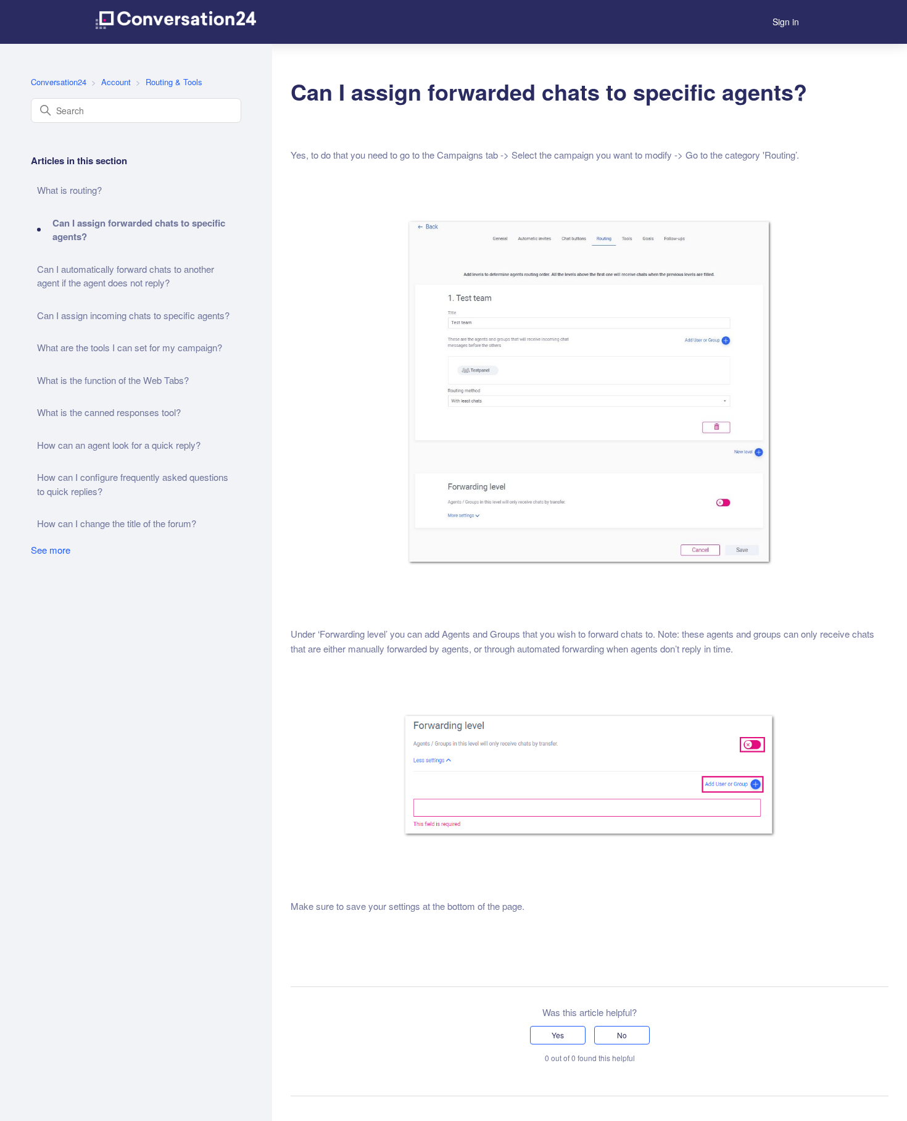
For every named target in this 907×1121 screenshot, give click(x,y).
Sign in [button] (785, 21)
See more (50, 549)
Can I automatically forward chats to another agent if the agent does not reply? (125, 276)
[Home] (176, 22)
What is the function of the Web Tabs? (113, 379)
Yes (558, 1035)
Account (116, 82)
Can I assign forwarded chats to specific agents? (138, 230)
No (622, 1035)
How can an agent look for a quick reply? (119, 444)
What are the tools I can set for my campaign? (129, 347)
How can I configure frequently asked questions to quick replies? (132, 484)
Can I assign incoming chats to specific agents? (133, 315)
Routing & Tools (174, 82)
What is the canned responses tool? (109, 412)
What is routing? (69, 189)
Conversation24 (58, 82)
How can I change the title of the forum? (116, 523)
